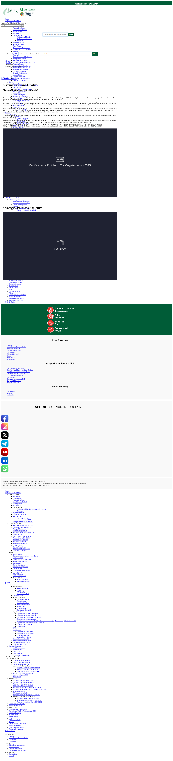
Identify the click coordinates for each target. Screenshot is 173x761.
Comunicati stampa (15, 284)
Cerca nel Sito (17, 102)
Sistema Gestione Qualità (21, 639)
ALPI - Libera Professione (21, 48)
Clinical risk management (17, 745)
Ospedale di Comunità (20, 80)
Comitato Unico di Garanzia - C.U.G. (19, 373)
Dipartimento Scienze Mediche (26, 615)
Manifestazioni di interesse (21, 201)
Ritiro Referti (17, 46)
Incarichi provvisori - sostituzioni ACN (25, 673)
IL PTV (8, 63)
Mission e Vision (18, 595)
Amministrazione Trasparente (22, 641)
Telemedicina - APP (13, 354)
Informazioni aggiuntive (20, 96)
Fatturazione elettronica (16, 705)
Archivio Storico (10, 302)
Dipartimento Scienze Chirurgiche (27, 613)
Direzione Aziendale (23, 599)
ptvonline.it (9, 78)
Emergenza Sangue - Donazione (23, 522)
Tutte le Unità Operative (24, 624)
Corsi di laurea (17, 653)
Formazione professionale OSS (22, 655)
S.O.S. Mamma (18, 574)
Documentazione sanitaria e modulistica (25, 556)
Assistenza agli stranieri (20, 69)
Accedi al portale (22, 579)
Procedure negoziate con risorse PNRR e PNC (27, 687)
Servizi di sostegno (19, 95)
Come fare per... (18, 568)
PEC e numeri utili (15, 291)
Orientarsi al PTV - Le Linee (22, 559)
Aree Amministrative (23, 604)
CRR (14, 628)
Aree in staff (21, 606)
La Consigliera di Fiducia (15, 375)
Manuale (9, 393)
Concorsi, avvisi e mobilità (21, 203)
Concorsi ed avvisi (15, 199)
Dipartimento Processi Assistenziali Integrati (31, 623)
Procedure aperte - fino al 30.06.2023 (28, 698)
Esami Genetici (17, 35)
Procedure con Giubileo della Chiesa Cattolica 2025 (29, 689)
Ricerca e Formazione (16, 646)
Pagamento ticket (18, 42)
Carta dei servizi (18, 87)
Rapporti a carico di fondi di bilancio (28, 669)
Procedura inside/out (19, 71)
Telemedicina (11, 352)
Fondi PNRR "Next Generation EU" (28, 671)
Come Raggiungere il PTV (21, 642)
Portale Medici (17, 107)
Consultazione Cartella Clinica (16, 347)
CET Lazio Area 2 (19, 648)
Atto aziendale (21, 601)
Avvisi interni (17, 677)
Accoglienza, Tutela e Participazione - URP (16, 281)
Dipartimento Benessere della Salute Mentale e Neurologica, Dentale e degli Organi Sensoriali (46, 621)
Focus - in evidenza (15, 296)
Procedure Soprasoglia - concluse (23, 682)
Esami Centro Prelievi (20, 30)
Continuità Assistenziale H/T (16, 379)
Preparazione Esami (19, 28)
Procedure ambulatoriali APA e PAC (24, 62)
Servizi (11, 82)
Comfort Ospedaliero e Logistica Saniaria (20, 370)
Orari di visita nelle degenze (21, 570)
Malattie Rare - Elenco (24, 637)
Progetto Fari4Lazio (13, 382)
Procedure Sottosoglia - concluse (23, 686)
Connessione (11, 391)
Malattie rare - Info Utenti (25, 632)
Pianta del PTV (22, 590)
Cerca (22, 25)
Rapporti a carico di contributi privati (28, 668)
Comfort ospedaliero (15, 748)
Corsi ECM (16, 651)
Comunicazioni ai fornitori (17, 704)
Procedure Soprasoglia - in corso (23, 680)
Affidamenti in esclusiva (20, 693)
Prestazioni (16, 496)
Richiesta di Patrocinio (16, 300)
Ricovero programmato (20, 60)
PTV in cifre (21, 592)
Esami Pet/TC (17, 33)
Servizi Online (17, 554)
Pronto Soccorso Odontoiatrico (22, 57)
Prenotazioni (17, 498)
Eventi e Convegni (23, 635)
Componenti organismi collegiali (23, 664)
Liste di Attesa (17, 75)
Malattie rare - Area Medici (25, 633)
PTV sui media (13, 286)
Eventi (11, 289)
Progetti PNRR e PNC (14, 381)
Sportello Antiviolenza (20, 73)
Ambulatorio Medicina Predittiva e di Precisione (24, 38)
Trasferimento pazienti (14, 350)
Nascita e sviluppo (22, 118)
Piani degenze (21, 626)
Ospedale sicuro (14, 747)
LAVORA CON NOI (12, 197)
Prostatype (20, 40)
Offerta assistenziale (15, 53)
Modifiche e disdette (19, 44)
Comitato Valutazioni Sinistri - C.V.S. (18, 372)
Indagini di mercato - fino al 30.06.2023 (29, 700)
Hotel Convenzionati (19, 576)
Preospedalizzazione (19, 58)
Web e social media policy (17, 298)
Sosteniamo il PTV (23, 594)
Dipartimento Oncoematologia (26, 619)
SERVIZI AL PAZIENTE (13, 21)
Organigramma (21, 608)
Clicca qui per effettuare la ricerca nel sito (14, 23)
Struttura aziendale (19, 127)
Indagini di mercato (19, 691)
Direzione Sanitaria (23, 603)
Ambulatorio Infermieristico (21, 78)
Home (7, 19)
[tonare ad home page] (18, 15)
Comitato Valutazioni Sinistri (18, 750)
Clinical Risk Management (15, 368)
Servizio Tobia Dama (19, 77)
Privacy (11, 293)
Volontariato (17, 93)
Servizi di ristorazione (20, 561)
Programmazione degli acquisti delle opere (26, 695)
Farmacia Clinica (18, 64)
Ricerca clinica (17, 650)
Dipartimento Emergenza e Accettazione (29, 617)
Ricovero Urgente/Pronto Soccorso (24, 525)
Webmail (9, 345)
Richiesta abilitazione (23, 581)
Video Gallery (13, 287)
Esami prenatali (18, 31)
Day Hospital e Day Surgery (22, 536)
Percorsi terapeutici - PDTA (21, 67)
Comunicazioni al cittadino (17, 295)
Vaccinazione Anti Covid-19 (22, 49)
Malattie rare (17, 630)
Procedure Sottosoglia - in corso (23, 684)
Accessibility (11, 359)
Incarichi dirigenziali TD (20, 675)
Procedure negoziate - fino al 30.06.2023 (30, 702)
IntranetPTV (11, 358)
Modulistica (10, 395)
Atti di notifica (11, 377)
